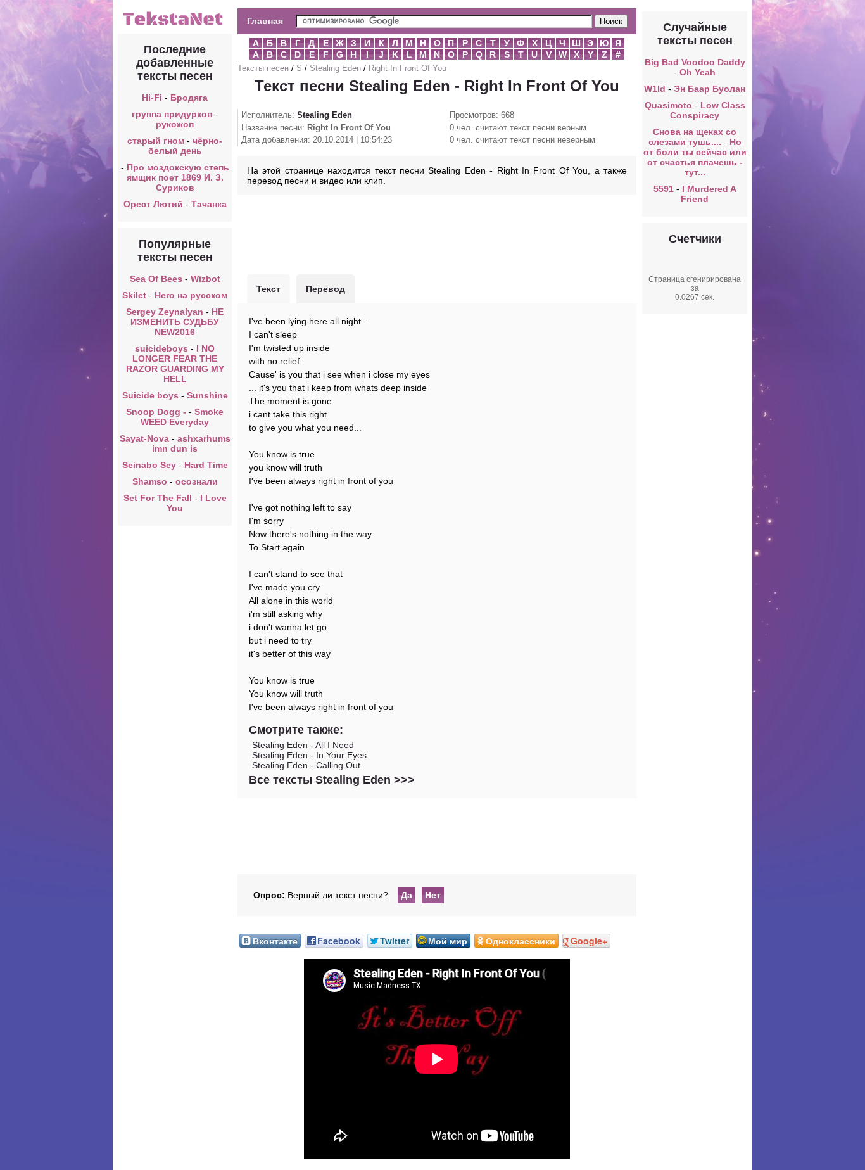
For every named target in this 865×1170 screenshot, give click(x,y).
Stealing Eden (335, 68)
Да (406, 895)
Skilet (134, 295)
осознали (196, 481)
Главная (265, 21)
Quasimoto (668, 105)
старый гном (155, 141)
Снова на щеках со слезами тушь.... (692, 137)
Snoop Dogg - (157, 412)
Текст (268, 289)
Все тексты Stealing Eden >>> (332, 779)
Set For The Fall (157, 498)
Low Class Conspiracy (707, 110)
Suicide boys (150, 395)
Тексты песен (263, 68)
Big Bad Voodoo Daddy (695, 62)
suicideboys (161, 348)
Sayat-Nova (144, 438)
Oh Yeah (697, 72)
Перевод (325, 289)
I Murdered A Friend (708, 194)
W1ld (655, 89)
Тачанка (209, 204)
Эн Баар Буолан (709, 89)
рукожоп (175, 124)
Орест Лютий (153, 204)
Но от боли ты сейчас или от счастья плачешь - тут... (695, 157)
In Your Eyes (341, 755)
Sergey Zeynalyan (164, 312)
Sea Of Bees (156, 279)
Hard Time (206, 465)
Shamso (149, 481)
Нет (433, 895)
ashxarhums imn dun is (191, 443)
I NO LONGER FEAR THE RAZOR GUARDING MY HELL (175, 363)
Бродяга (189, 97)
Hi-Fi (152, 97)
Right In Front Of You (407, 68)
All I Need (334, 745)
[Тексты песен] (175, 24)
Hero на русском (191, 295)
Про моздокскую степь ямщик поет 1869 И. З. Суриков (178, 177)
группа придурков (172, 114)
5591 (663, 189)
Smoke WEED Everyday (182, 417)
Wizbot (205, 279)
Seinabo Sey (149, 465)
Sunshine (207, 395)
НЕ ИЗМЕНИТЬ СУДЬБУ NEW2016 (177, 322)
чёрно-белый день (185, 146)
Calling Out (338, 765)
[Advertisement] (436, 233)
